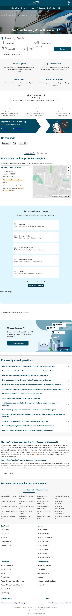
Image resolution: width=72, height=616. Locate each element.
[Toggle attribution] (69, 196)
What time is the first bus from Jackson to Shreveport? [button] (22, 394)
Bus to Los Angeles (43, 557)
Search (62, 49)
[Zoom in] (68, 167)
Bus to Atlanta (42, 553)
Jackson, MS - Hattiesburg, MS (60, 502)
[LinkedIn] (47, 603)
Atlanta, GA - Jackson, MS (8, 517)
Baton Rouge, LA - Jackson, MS (43, 502)
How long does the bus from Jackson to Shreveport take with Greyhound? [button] (28, 366)
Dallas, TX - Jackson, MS (8, 502)
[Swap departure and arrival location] (36, 43)
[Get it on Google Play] (7, 603)
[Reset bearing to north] (68, 173)
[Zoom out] (68, 170)
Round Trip (20, 38)
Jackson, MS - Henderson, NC (59, 507)
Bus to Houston (42, 549)
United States (23, 15)
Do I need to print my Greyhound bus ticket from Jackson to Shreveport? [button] (28, 426)
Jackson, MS (35, 15)
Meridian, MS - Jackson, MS (62, 497)
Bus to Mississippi (43, 533)
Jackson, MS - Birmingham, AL (59, 512)
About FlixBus (6, 569)
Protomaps (55, 196)
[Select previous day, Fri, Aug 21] (22, 49)
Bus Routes (12, 15)
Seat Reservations (43, 573)
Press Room (5, 577)
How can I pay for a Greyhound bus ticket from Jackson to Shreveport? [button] (27, 430)
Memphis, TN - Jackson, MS (9, 507)
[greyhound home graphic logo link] (36, 3)
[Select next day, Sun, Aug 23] (24, 49)
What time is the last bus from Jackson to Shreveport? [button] (21, 398)
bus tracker (35, 454)
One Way (8, 38)
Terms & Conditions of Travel (11, 585)
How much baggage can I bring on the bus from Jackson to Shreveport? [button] (27, 380)
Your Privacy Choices (38, 610)
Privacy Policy (32, 607)
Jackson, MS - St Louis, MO (62, 517)
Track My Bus (41, 569)
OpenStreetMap (63, 196)
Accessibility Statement (51, 607)
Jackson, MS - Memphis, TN (9, 512)
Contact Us (41, 585)
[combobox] (20, 43)
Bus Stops (4, 537)
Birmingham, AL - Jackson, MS (42, 497)
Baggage (40, 577)
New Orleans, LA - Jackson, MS (25, 517)
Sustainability (6, 589)
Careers (3, 573)
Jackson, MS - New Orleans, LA (25, 512)
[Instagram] (46, 603)
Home (3, 15)
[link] (36, 336)
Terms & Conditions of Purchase (12, 581)
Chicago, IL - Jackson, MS (44, 512)
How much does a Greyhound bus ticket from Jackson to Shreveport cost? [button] (28, 371)
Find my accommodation (12, 54)
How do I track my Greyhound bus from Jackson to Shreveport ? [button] (25, 375)
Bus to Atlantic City (43, 545)
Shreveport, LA (41, 153)
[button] (15, 168)
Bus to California (42, 530)
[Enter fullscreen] (68, 177)
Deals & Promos (6, 545)
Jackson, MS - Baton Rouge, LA (43, 517)
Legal (24, 607)
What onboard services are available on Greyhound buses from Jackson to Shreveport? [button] (33, 389)
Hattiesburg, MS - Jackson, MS (42, 507)
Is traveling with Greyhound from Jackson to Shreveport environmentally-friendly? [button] (31, 385)
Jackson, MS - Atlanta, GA (8, 497)
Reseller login (5, 593)
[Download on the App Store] (19, 603)
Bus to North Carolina (44, 537)
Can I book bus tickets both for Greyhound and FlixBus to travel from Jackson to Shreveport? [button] (30, 404)
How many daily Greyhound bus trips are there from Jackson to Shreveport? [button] (29, 410)
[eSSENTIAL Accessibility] (60, 603)
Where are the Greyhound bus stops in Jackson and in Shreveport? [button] (25, 421)
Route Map (5, 530)
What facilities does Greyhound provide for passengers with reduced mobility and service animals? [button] (33, 416)
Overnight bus (6, 541)
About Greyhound (7, 565)
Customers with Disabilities (46, 581)
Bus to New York (42, 541)
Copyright (40, 607)
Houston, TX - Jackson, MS (26, 507)
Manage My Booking (44, 565)
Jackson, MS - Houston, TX (27, 502)
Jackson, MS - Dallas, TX (26, 497)
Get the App (5, 533)
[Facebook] (45, 603)
